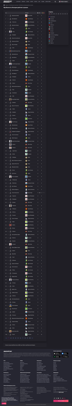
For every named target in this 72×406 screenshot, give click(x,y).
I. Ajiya (13, 89)
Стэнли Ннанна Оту (15, 192)
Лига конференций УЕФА (41, 366)
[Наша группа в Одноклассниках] (60, 398)
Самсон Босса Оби (15, 331)
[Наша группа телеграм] (54, 398)
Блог (39, 1)
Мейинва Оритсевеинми (16, 86)
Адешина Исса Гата (15, 163)
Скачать (35, 1)
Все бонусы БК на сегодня (25, 382)
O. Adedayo (14, 102)
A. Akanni (13, 250)
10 (29, 338)
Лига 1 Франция (6, 367)
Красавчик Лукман (15, 25)
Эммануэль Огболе (15, 41)
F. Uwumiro (14, 215)
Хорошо (3, 403)
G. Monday (13, 302)
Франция (55, 365)
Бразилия (55, 366)
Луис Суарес (6, 380)
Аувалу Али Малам (15, 263)
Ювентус (21, 366)
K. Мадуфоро (14, 199)
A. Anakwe (13, 202)
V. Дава (13, 221)
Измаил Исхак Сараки (16, 141)
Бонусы (27, 1)
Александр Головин (7, 379)
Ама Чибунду (14, 186)
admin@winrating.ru (31, 399)
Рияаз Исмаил (14, 308)
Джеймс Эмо (14, 289)
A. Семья (13, 324)
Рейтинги (23, 1)
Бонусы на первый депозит (25, 375)
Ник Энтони (14, 173)
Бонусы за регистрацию (24, 378)
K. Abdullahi (14, 112)
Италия (54, 367)
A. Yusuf (13, 334)
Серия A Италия (6, 362)
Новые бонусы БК (23, 374)
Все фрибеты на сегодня (24, 380)
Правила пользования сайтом (58, 379)
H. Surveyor (14, 315)
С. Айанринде (14, 179)
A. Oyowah (14, 244)
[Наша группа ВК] (56, 398)
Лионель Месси (6, 375)
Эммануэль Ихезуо (15, 279)
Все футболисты (6, 382)
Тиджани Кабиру (15, 321)
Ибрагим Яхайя (14, 128)
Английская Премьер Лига (8, 363)
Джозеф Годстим (15, 54)
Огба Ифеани (14, 73)
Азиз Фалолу (14, 57)
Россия (54, 362)
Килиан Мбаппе (6, 378)
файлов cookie (4, 401)
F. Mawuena (14, 205)
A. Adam (13, 60)
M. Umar (13, 170)
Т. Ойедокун (14, 208)
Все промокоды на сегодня (25, 379)
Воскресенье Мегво (15, 15)
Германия (55, 370)
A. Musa (13, 31)
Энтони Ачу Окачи (15, 134)
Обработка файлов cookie (57, 378)
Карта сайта (39, 393)
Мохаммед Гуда (14, 125)
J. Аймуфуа (14, 157)
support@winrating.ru (23, 398)
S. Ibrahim (13, 115)
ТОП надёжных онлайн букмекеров (43, 379)
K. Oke (13, 28)
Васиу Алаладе (14, 44)
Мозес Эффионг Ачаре (16, 247)
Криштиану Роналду (7, 374)
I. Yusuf (13, 257)
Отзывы (42, 1)
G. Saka (13, 286)
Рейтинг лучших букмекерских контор (44, 375)
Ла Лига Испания (7, 365)
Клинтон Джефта (15, 176)
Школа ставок (47, 1)
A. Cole (13, 47)
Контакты (55, 375)
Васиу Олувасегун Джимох (17, 160)
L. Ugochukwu (14, 150)
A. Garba (13, 154)
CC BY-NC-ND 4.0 (56, 392)
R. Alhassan (14, 260)
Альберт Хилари (15, 292)
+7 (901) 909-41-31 (27, 395)
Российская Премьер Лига (8, 368)
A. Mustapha (14, 76)
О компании (55, 374)
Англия (54, 363)
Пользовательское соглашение (41, 389)
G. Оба (13, 96)
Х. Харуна (13, 231)
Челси (21, 367)
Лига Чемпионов (40, 363)
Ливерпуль (22, 365)
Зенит (21, 368)
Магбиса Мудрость (15, 189)
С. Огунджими (14, 273)
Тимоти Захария (15, 218)
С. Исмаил (14, 147)
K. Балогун (14, 237)
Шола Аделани (14, 18)
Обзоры (31, 1)
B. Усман (13, 228)
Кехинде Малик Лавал (16, 234)
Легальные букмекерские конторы (43, 378)
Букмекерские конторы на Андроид (43, 382)
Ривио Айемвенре (15, 70)
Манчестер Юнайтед (24, 363)
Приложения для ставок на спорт (43, 374)
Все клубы (22, 370)
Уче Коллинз (14, 67)
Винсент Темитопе (15, 105)
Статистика (18, 1)
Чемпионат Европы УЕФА (41, 370)
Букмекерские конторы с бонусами (43, 380)
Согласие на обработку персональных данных (60, 381)
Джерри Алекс (14, 276)
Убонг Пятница (14, 121)
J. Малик (13, 83)
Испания (55, 368)
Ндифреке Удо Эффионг (16, 131)
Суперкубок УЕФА (40, 368)
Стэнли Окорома (15, 305)
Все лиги (5, 370)
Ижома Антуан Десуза (16, 38)
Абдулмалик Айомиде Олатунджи (18, 318)
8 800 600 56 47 (27, 396)
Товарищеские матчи (40, 367)
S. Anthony (14, 295)
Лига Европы (39, 362)
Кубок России (39, 365)
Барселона (22, 362)
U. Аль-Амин (14, 118)
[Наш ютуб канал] (58, 398)
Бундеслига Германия (7, 366)
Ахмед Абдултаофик (15, 99)
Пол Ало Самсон (15, 266)
